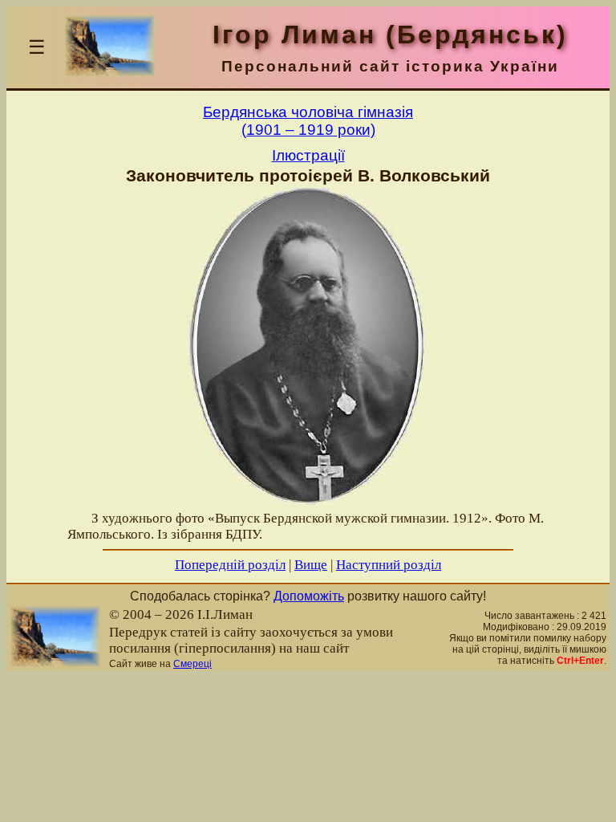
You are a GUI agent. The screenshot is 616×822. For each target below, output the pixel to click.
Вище (310, 564)
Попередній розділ (230, 564)
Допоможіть (309, 596)
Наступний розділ (388, 564)
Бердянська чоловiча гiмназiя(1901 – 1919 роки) (308, 121)
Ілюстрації (308, 155)
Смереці (192, 663)
